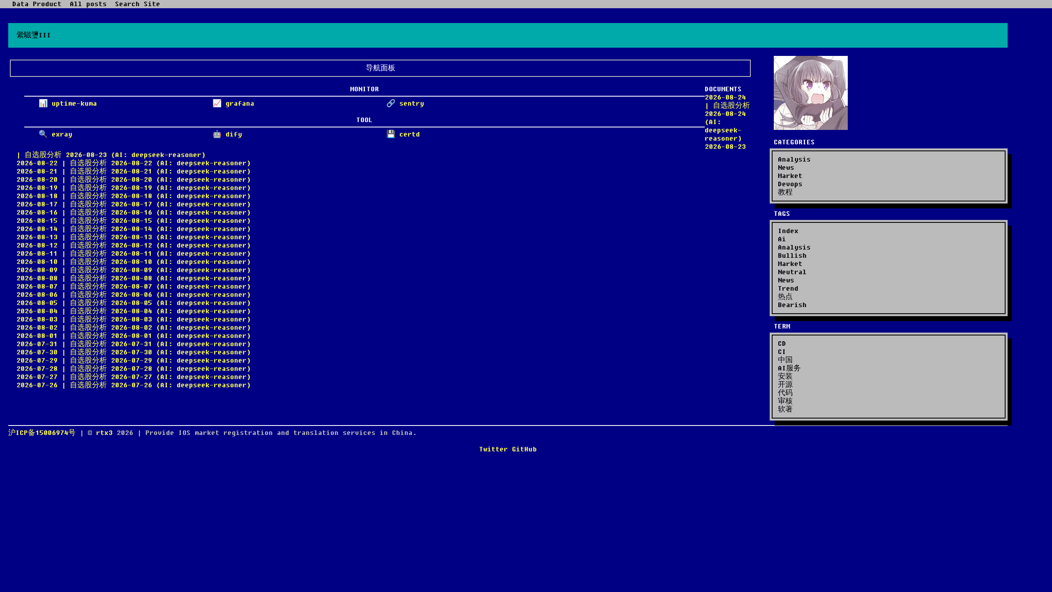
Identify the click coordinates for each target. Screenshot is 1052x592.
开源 (785, 385)
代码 (785, 393)
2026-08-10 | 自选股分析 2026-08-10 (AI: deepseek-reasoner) (133, 262)
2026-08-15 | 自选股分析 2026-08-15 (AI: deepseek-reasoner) (133, 221)
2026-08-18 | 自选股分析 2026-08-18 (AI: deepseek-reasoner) (133, 196)
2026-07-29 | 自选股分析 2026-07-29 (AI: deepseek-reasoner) (133, 360)
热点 (785, 297)
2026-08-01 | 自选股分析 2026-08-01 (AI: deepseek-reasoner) (133, 336)
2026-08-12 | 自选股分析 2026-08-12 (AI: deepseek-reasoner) (133, 245)
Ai (782, 239)
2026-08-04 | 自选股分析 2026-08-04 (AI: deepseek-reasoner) (133, 311)
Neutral (792, 272)
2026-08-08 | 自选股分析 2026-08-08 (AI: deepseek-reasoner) (133, 278)
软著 (785, 409)
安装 (785, 376)
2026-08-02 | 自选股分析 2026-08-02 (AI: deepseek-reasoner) (133, 328)
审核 (785, 401)
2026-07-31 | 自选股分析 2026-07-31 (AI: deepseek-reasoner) (133, 344)
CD (782, 344)
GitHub (524, 449)
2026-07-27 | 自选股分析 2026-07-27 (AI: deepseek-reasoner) (133, 377)
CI (782, 352)
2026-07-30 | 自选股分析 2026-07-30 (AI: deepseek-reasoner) (133, 352)
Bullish (792, 256)
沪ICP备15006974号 (42, 433)
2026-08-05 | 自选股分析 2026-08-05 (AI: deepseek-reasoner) (133, 303)
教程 (785, 192)
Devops (790, 184)
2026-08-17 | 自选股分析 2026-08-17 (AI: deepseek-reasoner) (133, 204)
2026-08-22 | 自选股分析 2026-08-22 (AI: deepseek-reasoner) (133, 163)
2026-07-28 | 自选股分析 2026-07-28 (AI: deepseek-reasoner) (133, 369)
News (786, 168)
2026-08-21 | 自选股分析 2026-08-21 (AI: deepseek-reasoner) (133, 171)
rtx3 (106, 433)
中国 (785, 360)
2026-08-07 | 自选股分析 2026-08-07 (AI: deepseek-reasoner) (133, 286)
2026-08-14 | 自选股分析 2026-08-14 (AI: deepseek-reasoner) (133, 229)
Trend (788, 288)
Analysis (794, 159)
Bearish (792, 305)
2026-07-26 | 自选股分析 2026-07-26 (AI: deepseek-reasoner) (133, 385)
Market (790, 176)
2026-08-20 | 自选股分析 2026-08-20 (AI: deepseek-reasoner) (133, 180)
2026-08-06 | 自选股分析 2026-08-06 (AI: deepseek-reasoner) (133, 295)
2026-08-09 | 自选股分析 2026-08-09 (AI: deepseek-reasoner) (133, 270)
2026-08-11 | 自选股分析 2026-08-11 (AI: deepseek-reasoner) (133, 254)
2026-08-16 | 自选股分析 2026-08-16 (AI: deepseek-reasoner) (133, 212)
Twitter (493, 449)
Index (788, 231)
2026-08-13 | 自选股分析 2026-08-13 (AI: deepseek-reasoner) (133, 237)
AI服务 (789, 368)
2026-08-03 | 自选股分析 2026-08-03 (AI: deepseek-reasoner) (133, 319)
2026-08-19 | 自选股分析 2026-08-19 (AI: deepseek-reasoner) (133, 188)
